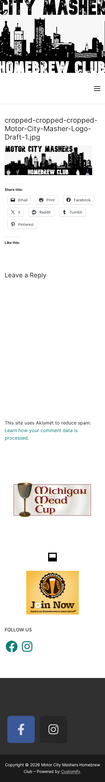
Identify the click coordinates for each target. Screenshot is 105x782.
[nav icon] (97, 88)
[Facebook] (21, 729)
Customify (70, 771)
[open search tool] (97, 36)
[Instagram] (53, 729)
